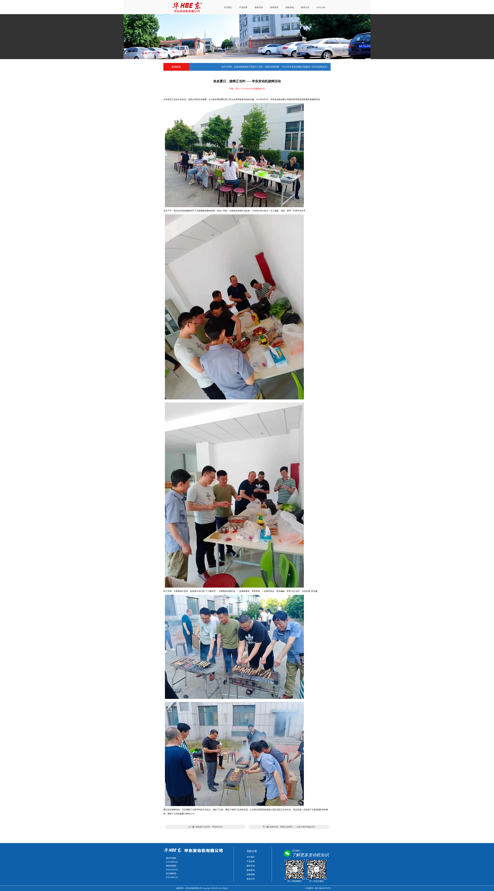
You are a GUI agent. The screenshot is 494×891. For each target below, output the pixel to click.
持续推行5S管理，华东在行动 (208, 827)
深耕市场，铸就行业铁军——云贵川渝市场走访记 (292, 827)
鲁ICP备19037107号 (323, 888)
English (320, 7)
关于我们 (228, 7)
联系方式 (305, 7)
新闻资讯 (274, 7)
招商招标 (251, 874)
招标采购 (290, 7)
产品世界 (243, 7)
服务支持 (259, 7)
